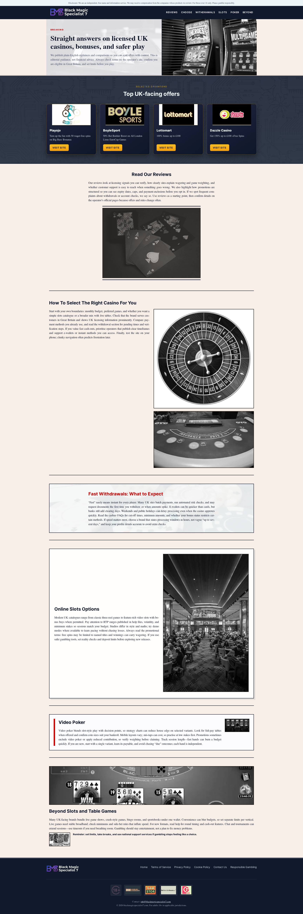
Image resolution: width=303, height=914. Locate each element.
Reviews (172, 12)
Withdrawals (205, 12)
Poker (235, 12)
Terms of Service (161, 867)
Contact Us (220, 867)
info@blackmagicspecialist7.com (156, 901)
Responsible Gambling (243, 867)
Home (143, 867)
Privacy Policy (182, 867)
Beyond (248, 12)
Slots (222, 12)
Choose (186, 12)
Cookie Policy (202, 867)
